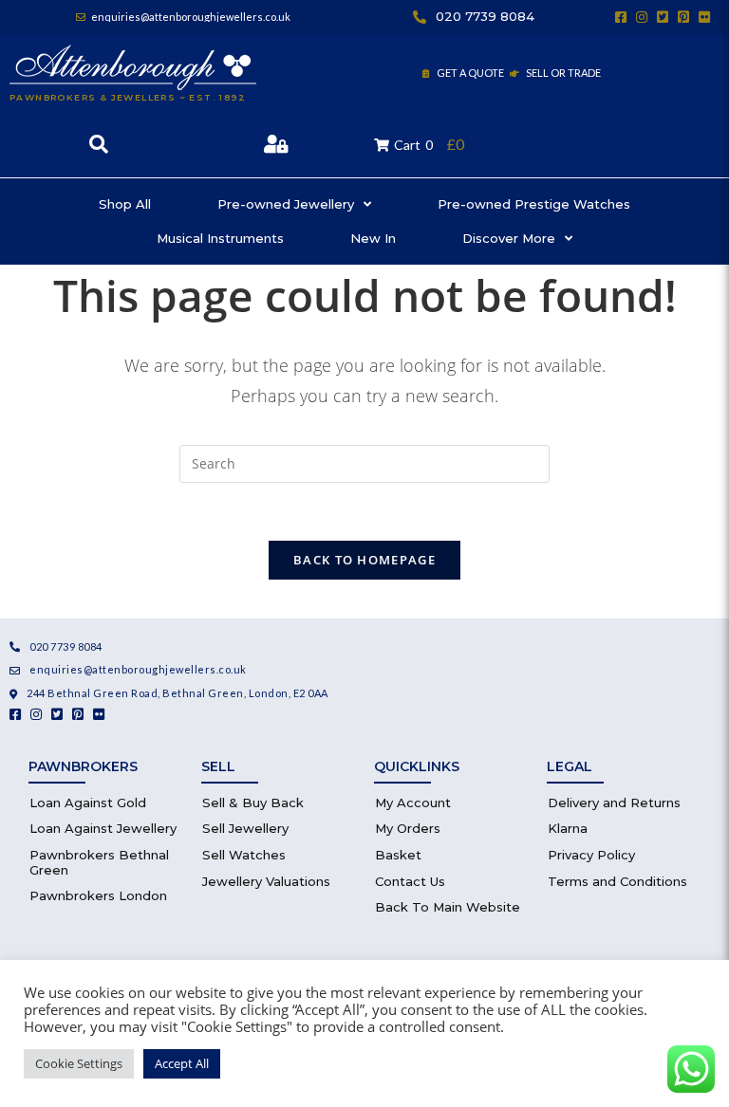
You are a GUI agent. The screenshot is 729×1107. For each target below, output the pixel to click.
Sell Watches (244, 854)
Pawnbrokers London (98, 895)
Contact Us (410, 881)
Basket (398, 854)
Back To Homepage (364, 559)
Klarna (568, 828)
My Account (413, 802)
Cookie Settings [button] (78, 1063)
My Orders (407, 828)
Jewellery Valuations (266, 881)
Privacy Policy (591, 854)
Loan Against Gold (87, 802)
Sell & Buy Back (253, 802)
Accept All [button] (182, 1063)
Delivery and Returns (614, 802)
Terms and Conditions (617, 881)
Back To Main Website (447, 906)
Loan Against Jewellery (103, 828)
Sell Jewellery (245, 828)
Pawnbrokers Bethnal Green (99, 862)
